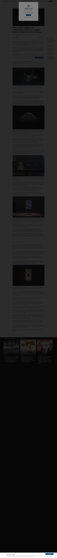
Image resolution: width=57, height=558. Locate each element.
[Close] (56, 555)
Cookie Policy (31, 556)
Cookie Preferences (49, 556)
